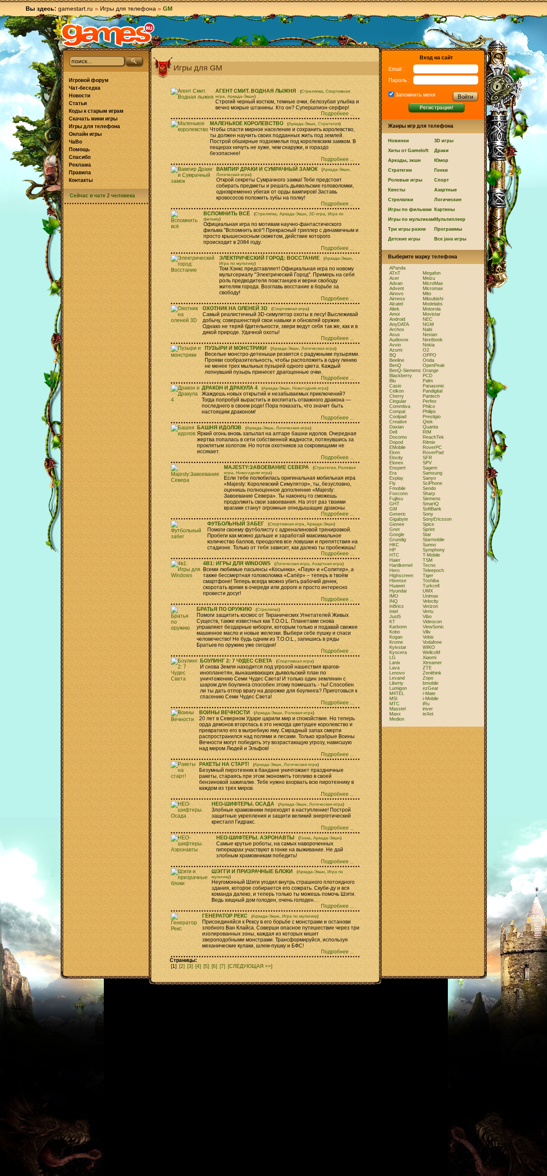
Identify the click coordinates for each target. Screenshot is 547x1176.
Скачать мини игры (93, 119)
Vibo (427, 616)
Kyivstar (397, 647)
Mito (427, 293)
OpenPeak (434, 365)
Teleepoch (433, 570)
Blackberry (400, 375)
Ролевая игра (299, 712)
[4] (198, 966)
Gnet (394, 529)
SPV (427, 462)
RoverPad (433, 452)
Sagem (430, 467)
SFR (427, 457)
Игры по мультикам (411, 219)
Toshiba (431, 580)
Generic (397, 513)
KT (392, 621)
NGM (428, 324)
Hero (394, 570)
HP (392, 549)
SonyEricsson (437, 519)
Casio (395, 385)
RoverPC (432, 447)
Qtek (428, 421)
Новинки (398, 140)
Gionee (396, 524)
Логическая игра (233, 174)
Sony (428, 513)
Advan (396, 283)
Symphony (434, 549)
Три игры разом (407, 229)
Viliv (427, 631)
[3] (190, 966)
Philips (429, 411)
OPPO (429, 355)
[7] (222, 966)
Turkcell (431, 585)
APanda (397, 267)
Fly (392, 483)
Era (393, 472)
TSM (427, 560)
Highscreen (401, 575)
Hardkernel (400, 565)
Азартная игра (327, 563)
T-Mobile (431, 554)
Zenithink (432, 672)
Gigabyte (398, 519)
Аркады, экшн (404, 160)
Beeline (396, 360)
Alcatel (396, 303)
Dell (393, 431)
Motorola (432, 308)
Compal (397, 411)
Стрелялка (312, 91)
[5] (206, 966)
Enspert (397, 467)
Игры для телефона (128, 8)
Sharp (429, 493)
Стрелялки (400, 199)
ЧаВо (75, 142)
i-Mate (429, 693)
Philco (429, 406)
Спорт (441, 179)
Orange (430, 370)
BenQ (395, 365)
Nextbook (433, 339)
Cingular (397, 401)
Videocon (432, 621)
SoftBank (432, 508)
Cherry (396, 396)
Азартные (445, 189)
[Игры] (108, 34)
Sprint (429, 529)
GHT (394, 503)
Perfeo (429, 401)
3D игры (443, 140)
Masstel (397, 708)
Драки (441, 150)
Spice (428, 524)
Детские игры (404, 238)
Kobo (394, 631)
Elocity (396, 457)
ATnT (394, 273)
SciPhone (432, 483)
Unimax (430, 595)
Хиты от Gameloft (408, 150)
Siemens (432, 498)
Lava (394, 667)
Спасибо (80, 157)
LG (392, 657)
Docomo (398, 437)
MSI (393, 698)
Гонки (441, 170)
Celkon (396, 390)
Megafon (432, 273)
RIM (427, 431)
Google (396, 534)
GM (393, 508)
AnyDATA (399, 324)
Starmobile (433, 539)
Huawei (397, 585)
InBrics (396, 606)
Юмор (441, 160)
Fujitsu (396, 498)
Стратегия (328, 123)
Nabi (427, 329)
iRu (426, 703)
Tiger (428, 575)
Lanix (394, 662)
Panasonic (433, 385)
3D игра (317, 213)
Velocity (430, 601)
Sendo (429, 488)
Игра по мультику (236, 263)
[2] (182, 966)
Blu (392, 380)
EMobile (397, 447)
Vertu (428, 611)
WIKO (429, 647)
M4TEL (396, 693)
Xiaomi (429, 657)
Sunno (429, 544)
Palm (428, 380)
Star (427, 534)
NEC (427, 319)
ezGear (430, 688)
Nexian (430, 334)
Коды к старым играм (96, 111)
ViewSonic (433, 626)
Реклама (80, 165)
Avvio (395, 344)
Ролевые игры (405, 179)
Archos (396, 329)
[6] (214, 966)
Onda (428, 360)
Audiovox (399, 339)
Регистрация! (436, 108)
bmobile (430, 683)
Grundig (397, 539)
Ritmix (429, 442)
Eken (394, 452)
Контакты (81, 180)
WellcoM (431, 652)
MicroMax (433, 283)
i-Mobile (430, 698)
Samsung (432, 472)
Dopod (396, 442)
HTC (394, 554)
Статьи (78, 103)
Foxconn (398, 493)
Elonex (396, 462)
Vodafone (432, 642)
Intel (393, 611)
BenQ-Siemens (405, 370)
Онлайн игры (85, 134)
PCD (427, 375)
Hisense (397, 580)
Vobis (428, 636)
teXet (428, 713)
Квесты (396, 189)
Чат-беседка (84, 88)
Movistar (432, 314)
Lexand (397, 677)
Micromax (433, 288)
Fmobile (397, 488)
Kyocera (398, 652)
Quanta (430, 426)
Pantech (431, 396)
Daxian (396, 426)
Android (397, 319)
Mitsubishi (433, 298)
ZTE (427, 667)
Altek (394, 308)
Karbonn (398, 626)
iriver (428, 708)
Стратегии (400, 170)
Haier (394, 560)
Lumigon (398, 688)
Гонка (305, 838)
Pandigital (432, 390)
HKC (394, 544)
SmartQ (431, 503)
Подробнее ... (338, 114)
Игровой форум (89, 80)
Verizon (430, 606)
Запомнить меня (414, 95)
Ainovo (396, 293)
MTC (394, 703)
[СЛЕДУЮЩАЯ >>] (250, 966)
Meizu (429, 278)
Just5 (395, 616)
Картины (444, 209)
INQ (393, 601)
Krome (396, 642)
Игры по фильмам (410, 209)
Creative (398, 421)
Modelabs (433, 303)
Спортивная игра (290, 308)
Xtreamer (432, 662)
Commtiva (399, 406)
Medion (396, 718)
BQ (392, 355)
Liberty (396, 683)
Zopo (428, 677)
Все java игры (450, 238)
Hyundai (397, 590)
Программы (448, 229)
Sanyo (429, 478)
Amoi (394, 314)
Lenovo (397, 672)
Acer (394, 278)
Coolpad (397, 416)
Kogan (396, 636)
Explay (396, 478)
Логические (448, 199)
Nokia (429, 344)
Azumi (395, 349)
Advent (396, 288)
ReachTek (433, 437)
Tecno (429, 565)
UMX (428, 590)
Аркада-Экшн (240, 96)
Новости (79, 96)
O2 (426, 349)
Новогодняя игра (309, 388)
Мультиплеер (449, 219)
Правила (80, 173)
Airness (397, 298)
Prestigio (432, 416)
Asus (394, 334)
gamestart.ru (75, 8)
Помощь (79, 149)
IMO (393, 595)
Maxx (395, 713)
